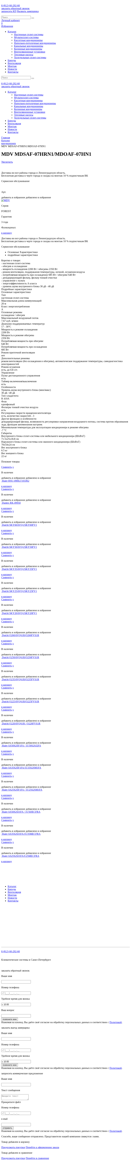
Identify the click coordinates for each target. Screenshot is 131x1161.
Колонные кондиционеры (28, 48)
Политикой (115, 1022)
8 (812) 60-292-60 (10, 5)
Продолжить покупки (13, 1147)
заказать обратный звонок (15, 8)
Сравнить (6, 467)
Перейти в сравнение (37, 1158)
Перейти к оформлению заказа (42, 1147)
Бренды (12, 60)
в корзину (6, 233)
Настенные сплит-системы (28, 34)
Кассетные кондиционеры (28, 40)
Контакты (13, 72)
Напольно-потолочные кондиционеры (35, 43)
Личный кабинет (10, 20)
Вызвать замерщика (28, 11)
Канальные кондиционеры (28, 46)
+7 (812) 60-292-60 (22, 912)
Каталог (12, 31)
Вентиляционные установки (29, 51)
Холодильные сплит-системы (30, 57)
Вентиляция (14, 63)
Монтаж (12, 66)
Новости (12, 69)
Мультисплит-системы (26, 37)
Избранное (7, 26)
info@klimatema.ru (34, 915)
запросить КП (8, 11)
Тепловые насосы (23, 54)
